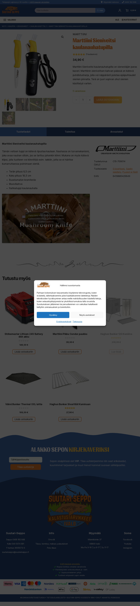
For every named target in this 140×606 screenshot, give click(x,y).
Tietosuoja (77, 321)
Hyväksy (53, 315)
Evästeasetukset (63, 321)
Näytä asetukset (87, 315)
